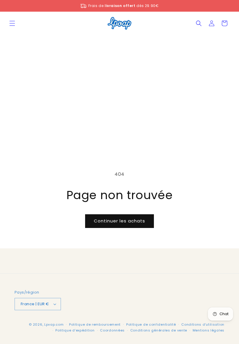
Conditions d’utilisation (202, 324)
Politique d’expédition (74, 330)
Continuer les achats (119, 221)
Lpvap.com (54, 324)
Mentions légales (208, 330)
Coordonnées (112, 330)
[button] (12, 23)
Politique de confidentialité (151, 324)
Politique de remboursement (95, 324)
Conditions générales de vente (158, 330)
